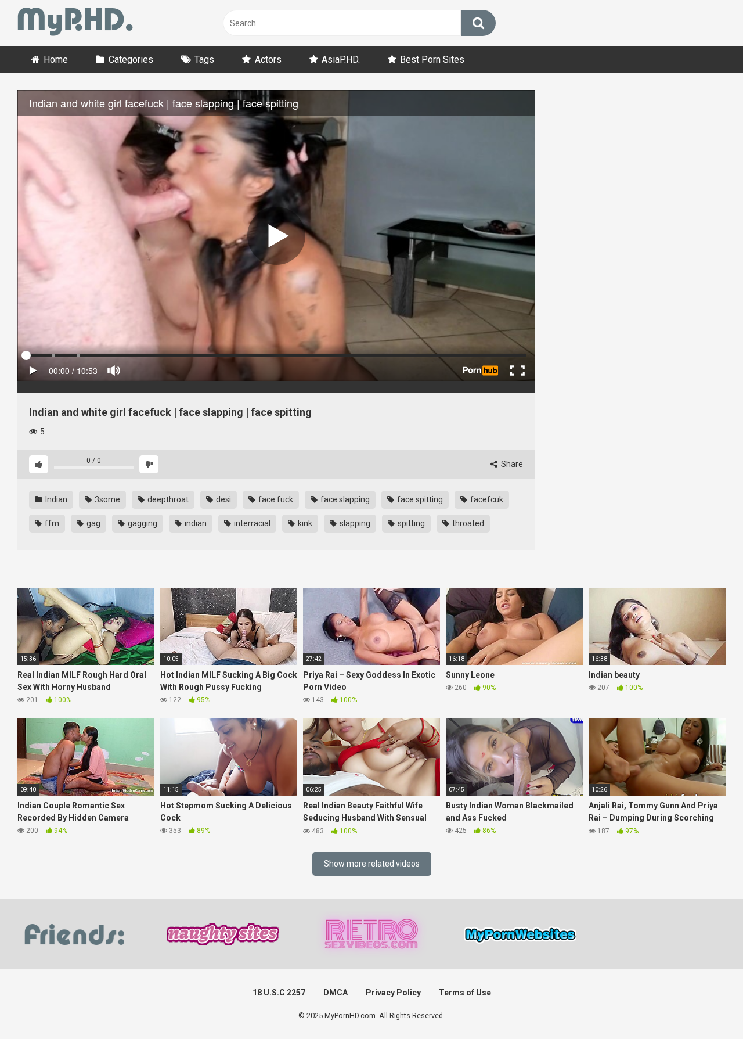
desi (222, 499)
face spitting (419, 499)
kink (304, 523)
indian (195, 523)
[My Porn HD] (75, 23)
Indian (55, 499)
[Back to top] (704, 1004)
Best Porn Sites (432, 59)
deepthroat (167, 499)
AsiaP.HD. (341, 59)
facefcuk (485, 499)
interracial (251, 523)
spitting (410, 523)
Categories (131, 59)
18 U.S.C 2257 (279, 992)
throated (467, 523)
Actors (268, 59)
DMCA (335, 992)
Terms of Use (465, 992)
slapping (354, 523)
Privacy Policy (393, 992)
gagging (141, 523)
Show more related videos (372, 863)
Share (511, 464)
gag (92, 523)
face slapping (344, 499)
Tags (204, 59)
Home (56, 59)
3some (106, 499)
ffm (51, 523)
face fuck (275, 499)
